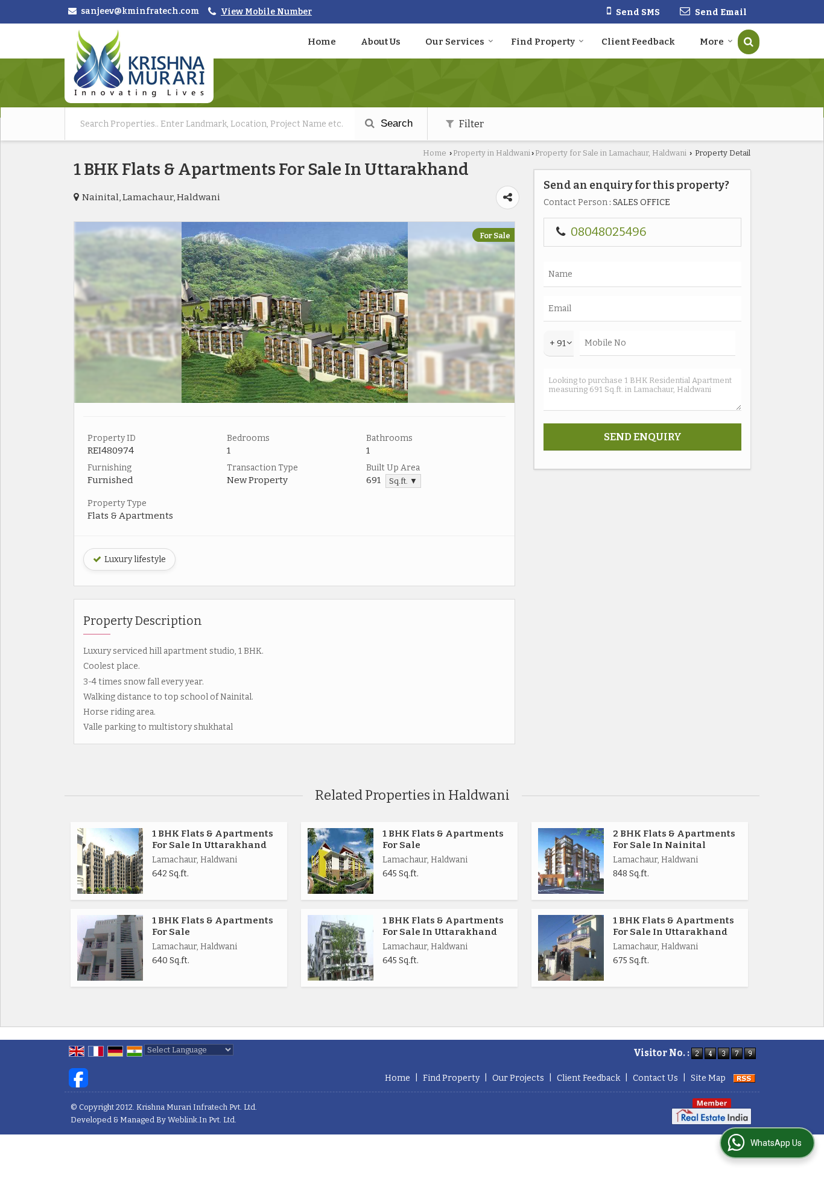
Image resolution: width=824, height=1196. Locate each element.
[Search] (748, 42)
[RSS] (744, 1078)
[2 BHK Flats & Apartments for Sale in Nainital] (571, 861)
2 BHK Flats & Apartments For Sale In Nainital (674, 839)
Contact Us (655, 1078)
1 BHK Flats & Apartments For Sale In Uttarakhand (212, 839)
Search (395, 123)
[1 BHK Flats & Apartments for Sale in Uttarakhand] (295, 400)
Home (322, 41)
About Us (381, 41)
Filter (470, 124)
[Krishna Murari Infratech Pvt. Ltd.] (139, 63)
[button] (266, 12)
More (712, 41)
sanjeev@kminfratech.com (140, 11)
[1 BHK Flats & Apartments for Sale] (340, 861)
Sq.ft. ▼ (403, 481)
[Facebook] (78, 1077)
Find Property (543, 41)
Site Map (708, 1078)
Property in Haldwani (491, 152)
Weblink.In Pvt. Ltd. (202, 1119)
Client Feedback (638, 41)
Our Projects (518, 1078)
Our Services (454, 41)
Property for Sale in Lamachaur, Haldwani (610, 152)
